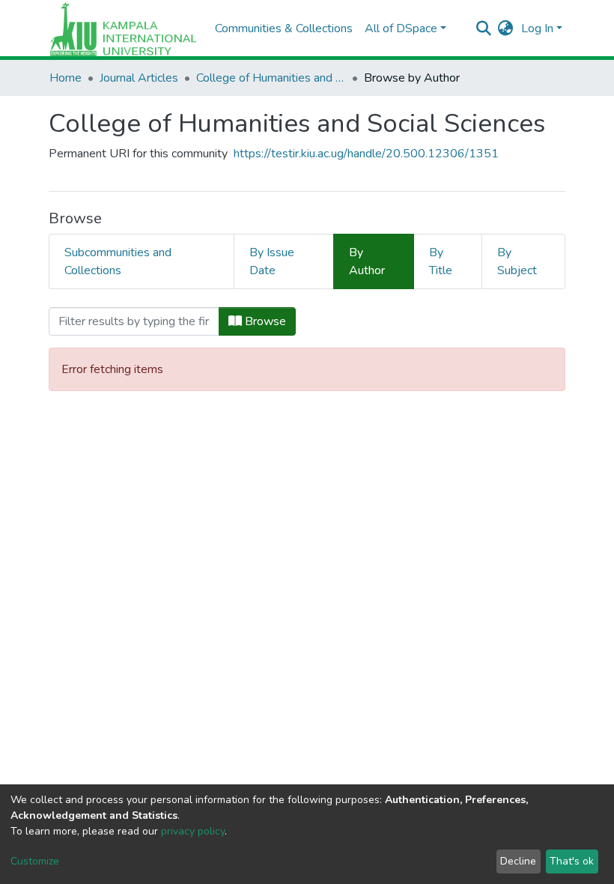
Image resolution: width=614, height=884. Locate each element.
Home (65, 78)
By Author (367, 261)
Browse (264, 321)
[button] (505, 28)
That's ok (572, 861)
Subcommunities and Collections (117, 261)
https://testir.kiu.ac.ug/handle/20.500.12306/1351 (366, 153)
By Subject (517, 261)
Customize (34, 861)
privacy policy (193, 831)
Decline (518, 861)
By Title (440, 261)
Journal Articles (139, 78)
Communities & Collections (284, 28)
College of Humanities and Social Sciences (271, 78)
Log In (537, 28)
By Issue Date (271, 261)
